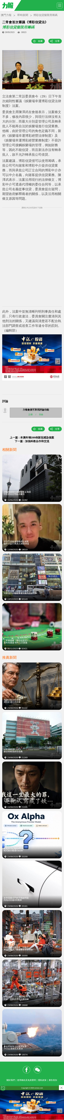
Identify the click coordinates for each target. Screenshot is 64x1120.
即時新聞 (22, 15)
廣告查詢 (53, 1080)
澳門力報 (6, 15)
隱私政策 (42, 1080)
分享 (57, 41)
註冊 (31, 414)
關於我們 (11, 1080)
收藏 (40, 41)
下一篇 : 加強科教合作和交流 (32, 441)
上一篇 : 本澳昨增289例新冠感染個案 (32, 437)
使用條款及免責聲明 (26, 1080)
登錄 (41, 414)
